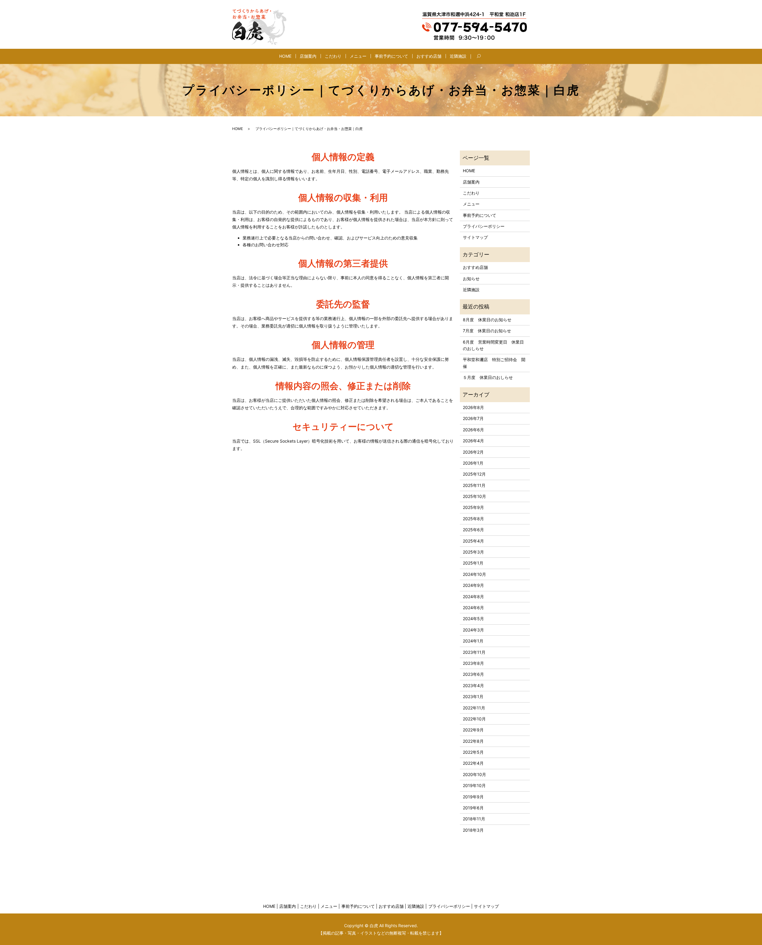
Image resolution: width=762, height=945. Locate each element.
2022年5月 (473, 752)
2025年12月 (474, 474)
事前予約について (391, 56)
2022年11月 (474, 707)
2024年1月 (473, 640)
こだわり (333, 56)
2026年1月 (473, 463)
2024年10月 (474, 574)
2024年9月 (473, 585)
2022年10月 (474, 718)
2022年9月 (473, 729)
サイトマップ (475, 237)
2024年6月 (473, 607)
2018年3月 (473, 830)
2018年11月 (474, 818)
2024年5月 (473, 618)
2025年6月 (473, 529)
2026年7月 (473, 418)
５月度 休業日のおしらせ (488, 377)
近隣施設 (458, 56)
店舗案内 (308, 56)
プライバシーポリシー (484, 226)
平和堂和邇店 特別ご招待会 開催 (494, 363)
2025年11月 (474, 485)
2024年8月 (473, 596)
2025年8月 (473, 518)
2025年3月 (473, 551)
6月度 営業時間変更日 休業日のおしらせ (493, 345)
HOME (285, 56)
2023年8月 (473, 663)
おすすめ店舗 (428, 56)
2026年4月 (473, 440)
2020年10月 (474, 774)
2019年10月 (474, 785)
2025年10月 (474, 496)
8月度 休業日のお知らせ (487, 319)
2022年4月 (473, 763)
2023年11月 (474, 652)
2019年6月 (473, 807)
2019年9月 (473, 796)
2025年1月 (473, 562)
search (483, 56)
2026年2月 (473, 452)
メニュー (358, 56)
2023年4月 (473, 685)
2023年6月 (473, 674)
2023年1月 (473, 696)
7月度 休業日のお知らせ (487, 330)
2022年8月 (473, 741)
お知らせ (471, 278)
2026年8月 (473, 407)
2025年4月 (473, 540)
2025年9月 (473, 507)
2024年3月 (473, 629)
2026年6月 (473, 429)
